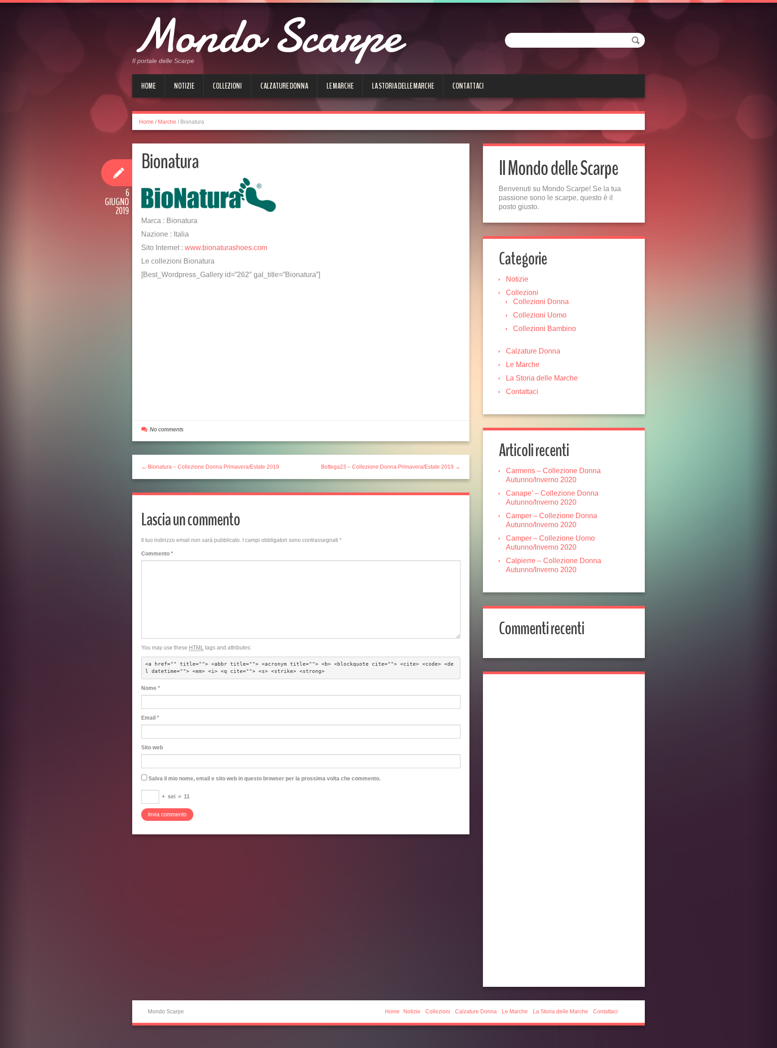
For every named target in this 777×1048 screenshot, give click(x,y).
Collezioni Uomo (540, 315)
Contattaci (468, 86)
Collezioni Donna (541, 301)
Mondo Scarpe (266, 36)
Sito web (152, 747)
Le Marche (339, 86)
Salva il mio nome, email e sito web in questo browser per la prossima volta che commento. (264, 778)
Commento (157, 554)
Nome (150, 688)
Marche (167, 122)
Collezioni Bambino (544, 328)
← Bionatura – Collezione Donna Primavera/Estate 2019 (210, 467)
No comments (166, 429)
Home (148, 86)
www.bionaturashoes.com (226, 247)
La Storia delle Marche (403, 86)
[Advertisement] (300, 347)
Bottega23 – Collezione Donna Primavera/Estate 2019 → (390, 467)
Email (150, 718)
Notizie (184, 86)
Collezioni (227, 86)
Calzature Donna (284, 86)
